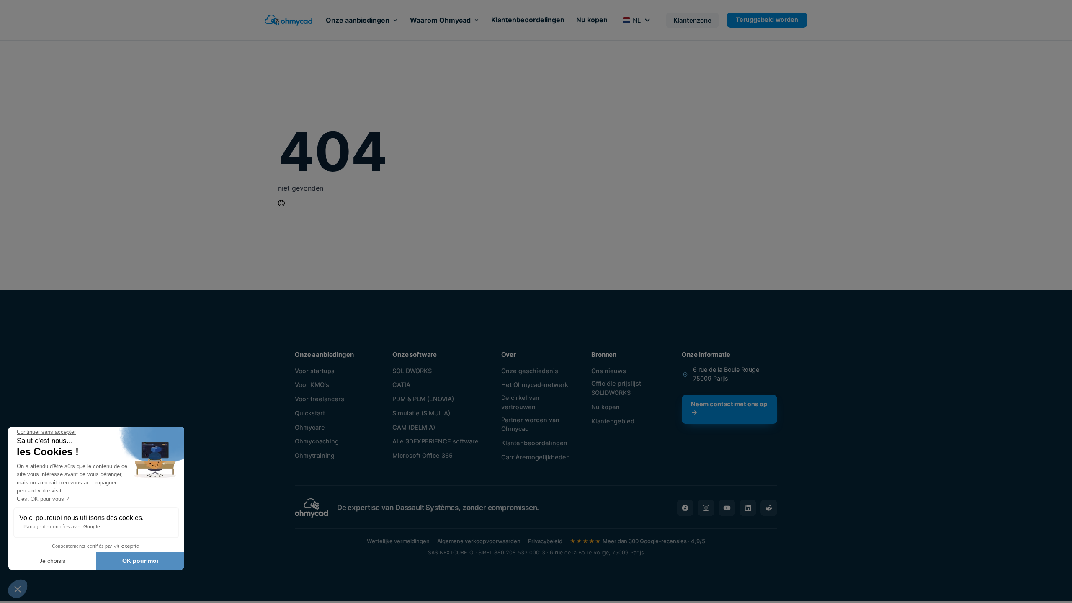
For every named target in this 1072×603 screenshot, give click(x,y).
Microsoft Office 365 (422, 455)
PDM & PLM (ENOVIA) (423, 399)
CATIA (401, 385)
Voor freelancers (319, 399)
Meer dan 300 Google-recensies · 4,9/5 (637, 541)
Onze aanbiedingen (357, 20)
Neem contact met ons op (729, 404)
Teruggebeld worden (767, 19)
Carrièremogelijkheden (535, 457)
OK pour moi (140, 560)
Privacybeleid (545, 541)
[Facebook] (685, 508)
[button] (18, 589)
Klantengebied (612, 421)
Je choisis (52, 560)
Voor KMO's (312, 385)
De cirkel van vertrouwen (520, 402)
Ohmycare (310, 427)
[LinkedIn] (748, 508)
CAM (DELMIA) (413, 427)
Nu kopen (592, 19)
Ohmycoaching (317, 441)
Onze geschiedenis (529, 371)
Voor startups (315, 371)
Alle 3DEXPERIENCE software (435, 441)
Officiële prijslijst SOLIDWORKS (616, 388)
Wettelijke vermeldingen (398, 541)
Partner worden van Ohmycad (530, 424)
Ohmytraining (315, 455)
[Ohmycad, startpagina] (288, 20)
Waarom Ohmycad (440, 20)
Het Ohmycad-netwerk (534, 385)
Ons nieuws (608, 371)
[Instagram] (706, 508)
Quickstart (310, 413)
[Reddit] (768, 508)
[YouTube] (727, 508)
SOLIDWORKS (412, 371)
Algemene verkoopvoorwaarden (479, 541)
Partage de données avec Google (61, 527)
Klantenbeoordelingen (527, 19)
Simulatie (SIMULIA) (421, 413)
